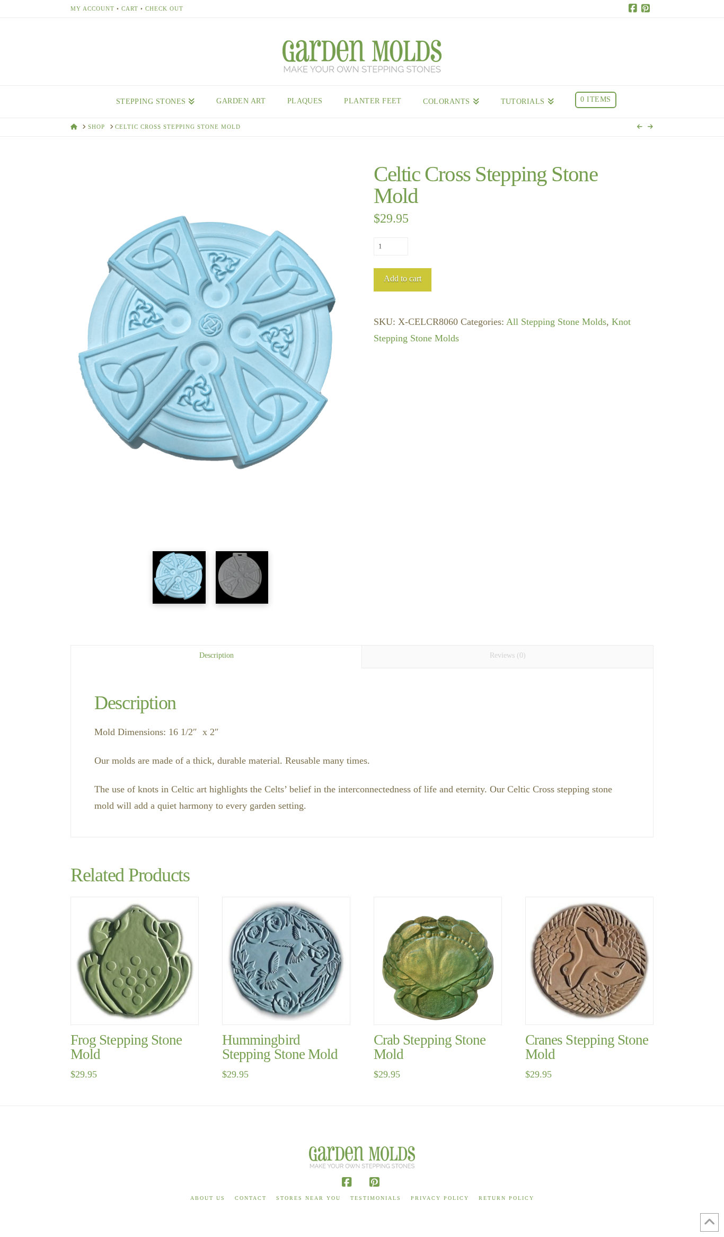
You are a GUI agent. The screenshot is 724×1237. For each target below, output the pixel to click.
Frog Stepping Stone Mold (126, 1047)
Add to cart (402, 278)
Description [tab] (216, 655)
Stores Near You (308, 1198)
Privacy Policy (440, 1198)
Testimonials (375, 1198)
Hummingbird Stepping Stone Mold (280, 1047)
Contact (251, 1198)
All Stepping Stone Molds (556, 321)
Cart (129, 8)
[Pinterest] (647, 8)
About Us (207, 1198)
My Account (92, 8)
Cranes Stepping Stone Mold (586, 1047)
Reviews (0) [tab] (508, 655)
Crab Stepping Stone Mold (429, 1047)
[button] (210, 390)
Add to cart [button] (139, 1005)
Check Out (164, 8)
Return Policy (506, 1198)
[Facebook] (634, 8)
